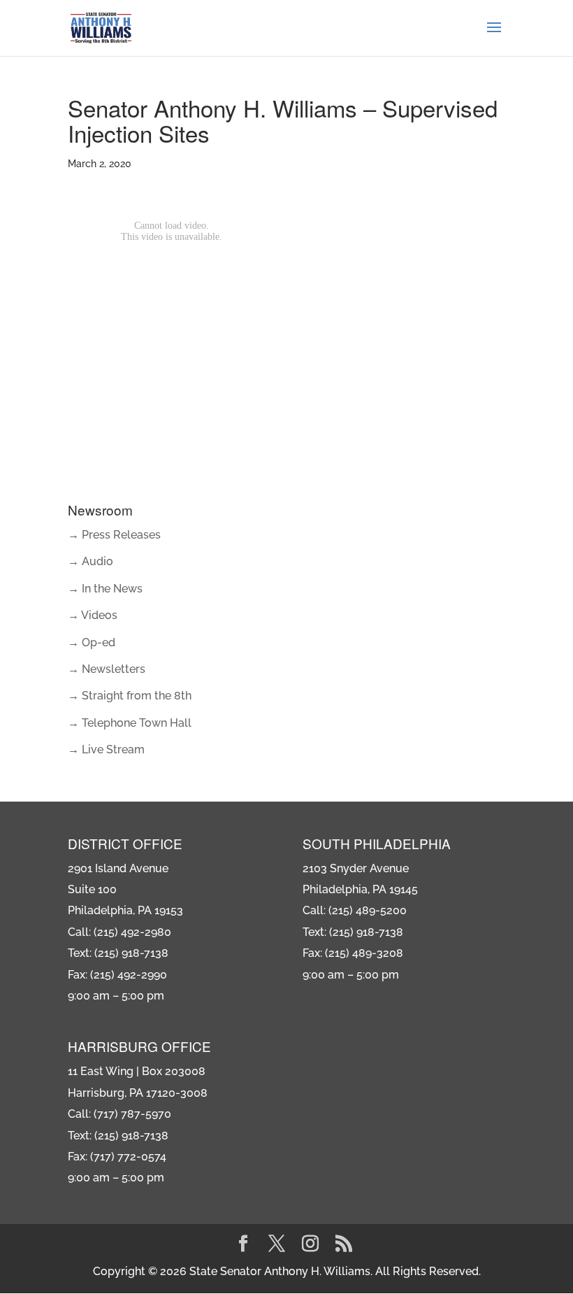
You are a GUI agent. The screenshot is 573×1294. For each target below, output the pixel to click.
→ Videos (92, 615)
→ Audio (90, 561)
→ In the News (105, 588)
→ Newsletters (106, 669)
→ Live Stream (106, 749)
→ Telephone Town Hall (129, 723)
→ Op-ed (91, 642)
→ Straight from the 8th (129, 695)
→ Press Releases (114, 534)
